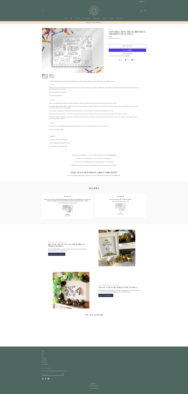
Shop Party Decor (57, 254)
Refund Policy (44, 362)
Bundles (104, 18)
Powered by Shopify (94, 388)
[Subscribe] (63, 374)
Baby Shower (87, 18)
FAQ (42, 354)
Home (66, 18)
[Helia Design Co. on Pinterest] (48, 379)
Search (43, 351)
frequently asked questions (79, 175)
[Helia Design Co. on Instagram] (43, 379)
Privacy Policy (44, 360)
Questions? (44, 358)
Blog (42, 356)
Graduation (96, 18)
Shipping (110, 38)
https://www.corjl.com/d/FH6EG (56, 129)
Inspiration (120, 18)
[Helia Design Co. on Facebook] (45, 379)
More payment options (127, 53)
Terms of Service (45, 364)
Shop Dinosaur (106, 295)
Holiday (111, 18)
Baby (71, 18)
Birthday (77, 18)
